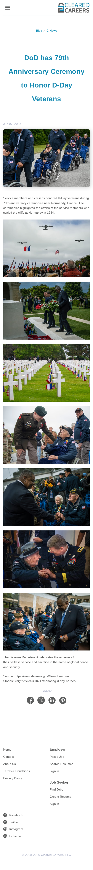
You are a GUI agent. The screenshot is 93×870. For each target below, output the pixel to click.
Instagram (16, 829)
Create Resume (60, 796)
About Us (9, 764)
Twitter (13, 822)
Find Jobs (56, 789)
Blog (39, 30)
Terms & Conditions (16, 771)
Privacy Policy (12, 778)
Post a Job (57, 756)
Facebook (16, 815)
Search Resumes (61, 764)
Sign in (54, 771)
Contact (8, 756)
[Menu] (7, 8)
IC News (51, 30)
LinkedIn (15, 836)
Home (7, 749)
